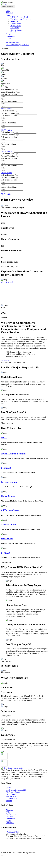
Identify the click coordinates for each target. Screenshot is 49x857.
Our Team (9, 816)
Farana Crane (15, 23)
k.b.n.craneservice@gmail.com (17, 45)
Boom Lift (14, 21)
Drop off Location (8, 92)
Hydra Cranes (15, 26)
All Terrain (14, 28)
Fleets (8, 15)
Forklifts (9, 801)
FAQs (8, 812)
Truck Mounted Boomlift (13, 453)
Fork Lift (5, 553)
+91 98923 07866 (12, 42)
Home (8, 11)
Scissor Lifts (7, 538)
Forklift (13, 32)
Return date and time (9, 101)
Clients (8, 34)
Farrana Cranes (9, 482)
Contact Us (10, 823)
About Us (9, 13)
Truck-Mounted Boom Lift (20, 19)
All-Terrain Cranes (13, 792)
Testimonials (10, 36)
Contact (9, 38)
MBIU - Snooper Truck (19, 17)
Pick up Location (7, 89)
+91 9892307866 (12, 832)
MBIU (4, 437)
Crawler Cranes (16, 30)
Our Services (10, 814)
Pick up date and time (9, 94)
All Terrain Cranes (10, 510)
